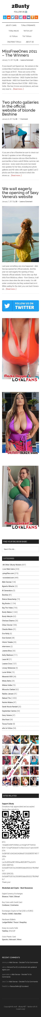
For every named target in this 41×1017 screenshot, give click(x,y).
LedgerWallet (7, 922)
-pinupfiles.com (8, 573)
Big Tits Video (7, 608)
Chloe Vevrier (7, 625)
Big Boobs (6, 603)
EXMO (10, 914)
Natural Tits (6, 698)
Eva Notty (5, 634)
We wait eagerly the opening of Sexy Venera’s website (20, 192)
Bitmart (17, 896)
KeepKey (23, 922)
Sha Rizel (5, 720)
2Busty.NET (22, 1007)
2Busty (20, 6)
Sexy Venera (7, 715)
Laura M (5, 659)
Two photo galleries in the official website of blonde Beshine (20, 108)
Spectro (5, 939)
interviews (6, 646)
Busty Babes (7, 612)
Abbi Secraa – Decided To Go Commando (23, 962)
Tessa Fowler (7, 724)
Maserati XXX (7, 677)
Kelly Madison (7, 655)
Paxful (4, 914)
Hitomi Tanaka (7, 642)
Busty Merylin (7, 616)
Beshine (5, 595)
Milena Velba (7, 685)
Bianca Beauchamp (9, 599)
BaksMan (17, 914)
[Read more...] (18, 89)
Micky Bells (6, 681)
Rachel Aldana (7, 702)
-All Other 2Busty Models (11, 565)
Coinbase (5, 905)
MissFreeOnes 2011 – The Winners (19, 53)
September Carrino (9, 711)
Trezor (16, 922)
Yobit (11, 896)
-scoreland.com (8, 578)
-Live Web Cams (8, 569)
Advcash (12, 939)
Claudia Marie (7, 629)
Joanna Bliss (7, 651)
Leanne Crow (7, 664)
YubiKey (5, 931)
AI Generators (7, 591)
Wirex (19, 939)
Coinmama (14, 905)
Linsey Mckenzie (8, 668)
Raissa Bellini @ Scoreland (19, 986)
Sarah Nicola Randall (10, 707)
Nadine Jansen (7, 694)
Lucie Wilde (6, 672)
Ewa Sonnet (6, 638)
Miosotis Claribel (8, 689)
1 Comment (24, 119)
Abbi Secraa (6, 582)
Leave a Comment (27, 60)
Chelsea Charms (8, 621)
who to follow (7, 728)
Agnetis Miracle (8, 586)
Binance (5, 896)
